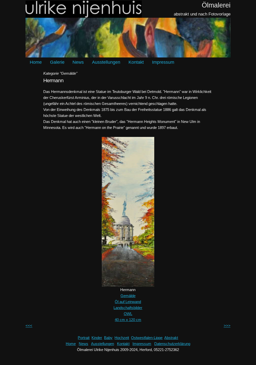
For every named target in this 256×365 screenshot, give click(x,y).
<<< (29, 326)
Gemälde (128, 296)
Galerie (57, 62)
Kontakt (136, 62)
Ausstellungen (106, 62)
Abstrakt (171, 338)
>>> (227, 326)
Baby (108, 338)
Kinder (97, 338)
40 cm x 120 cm (128, 320)
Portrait (84, 338)
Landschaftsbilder (128, 308)
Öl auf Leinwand (128, 302)
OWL (128, 314)
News (78, 62)
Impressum (163, 62)
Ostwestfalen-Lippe (146, 338)
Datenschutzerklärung (172, 344)
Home (36, 62)
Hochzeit (121, 338)
